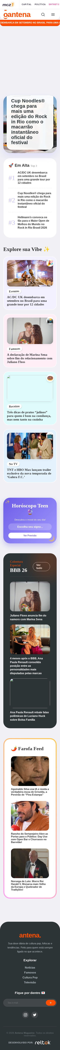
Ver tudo (39, 566)
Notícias (30, 967)
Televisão (30, 982)
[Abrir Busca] (43, 14)
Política (40, 4)
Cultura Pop (30, 977)
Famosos (30, 972)
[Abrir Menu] (53, 14)
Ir (51, 1003)
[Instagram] (25, 1015)
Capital (27, 4)
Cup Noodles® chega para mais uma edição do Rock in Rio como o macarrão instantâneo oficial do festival (34, 200)
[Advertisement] (30, 60)
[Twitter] (34, 1015)
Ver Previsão (30, 535)
